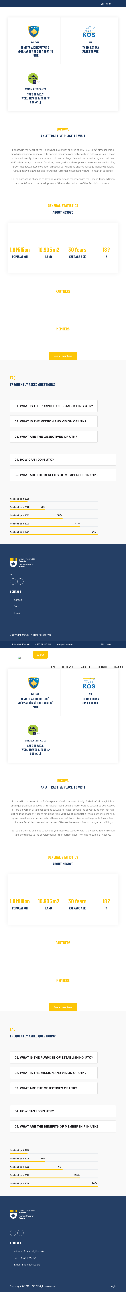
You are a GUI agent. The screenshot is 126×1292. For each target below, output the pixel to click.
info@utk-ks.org (65, 644)
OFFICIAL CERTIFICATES (35, 89)
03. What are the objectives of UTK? (46, 436)
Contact (102, 667)
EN (102, 3)
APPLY (40, 654)
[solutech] (19, 657)
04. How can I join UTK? (34, 459)
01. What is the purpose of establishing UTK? (54, 406)
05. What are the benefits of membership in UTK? (56, 475)
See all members (63, 355)
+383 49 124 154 (43, 644)
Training (118, 667)
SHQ (108, 3)
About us (86, 667)
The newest (68, 667)
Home (52, 667)
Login (113, 1286)
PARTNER (35, 42)
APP (90, 42)
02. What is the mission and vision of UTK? (50, 421)
